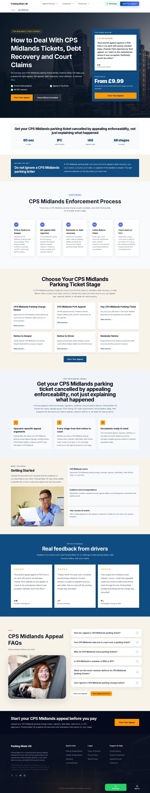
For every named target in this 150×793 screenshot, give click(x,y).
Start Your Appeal (129, 4)
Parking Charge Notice (74, 751)
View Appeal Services (101, 693)
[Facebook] (12, 775)
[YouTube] (20, 775)
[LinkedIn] (24, 775)
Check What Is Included (47, 98)
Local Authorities (72, 763)
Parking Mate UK (19, 3)
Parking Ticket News (117, 755)
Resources (83, 4)
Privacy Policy (93, 755)
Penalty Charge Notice (74, 755)
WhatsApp (113, 4)
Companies (66, 4)
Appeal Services (48, 4)
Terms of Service (94, 751)
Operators (69, 759)
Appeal (137, 788)
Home (13, 10)
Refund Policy (93, 759)
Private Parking (115, 751)
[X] (16, 776)
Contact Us (114, 763)
